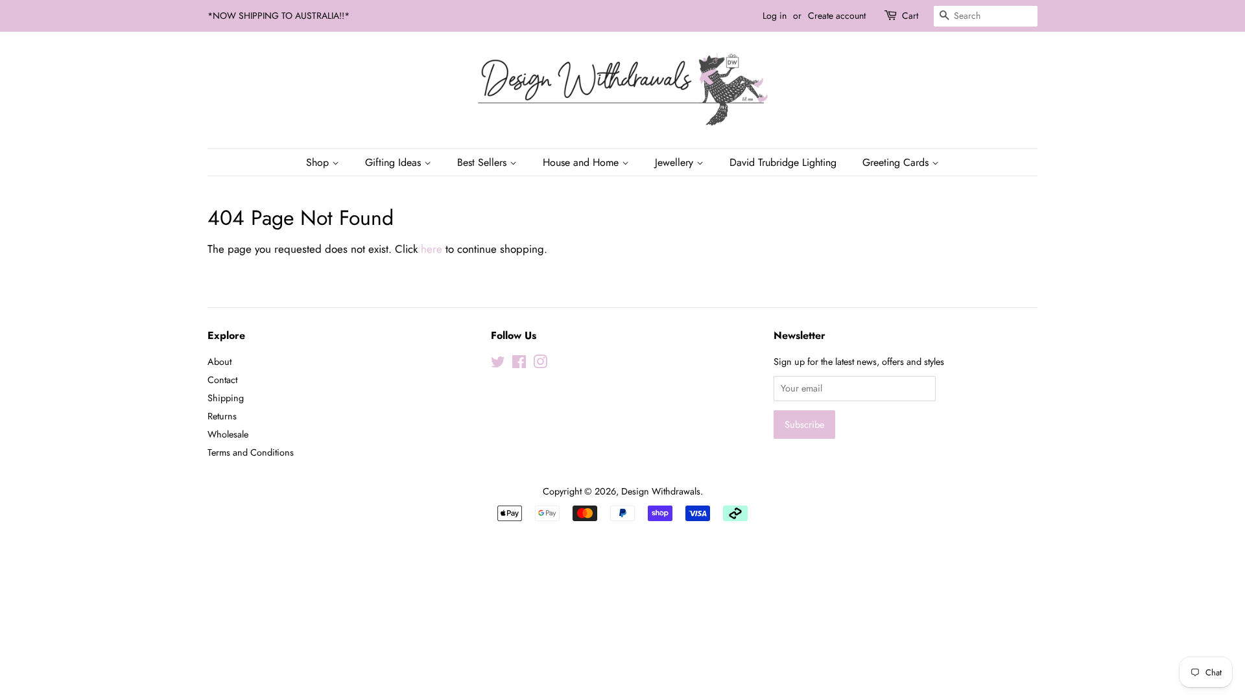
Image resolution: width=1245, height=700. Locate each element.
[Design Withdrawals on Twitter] (498, 364)
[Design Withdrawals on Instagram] (540, 364)
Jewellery (675, 162)
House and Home (582, 162)
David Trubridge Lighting (782, 162)
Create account (837, 15)
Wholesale (228, 434)
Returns (222, 416)
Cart (910, 15)
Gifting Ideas (394, 162)
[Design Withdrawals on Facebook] (519, 364)
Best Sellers (483, 162)
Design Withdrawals (660, 491)
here (431, 249)
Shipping (226, 397)
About (219, 361)
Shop (319, 162)
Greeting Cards (897, 162)
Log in (775, 15)
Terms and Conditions (251, 452)
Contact (222, 379)
